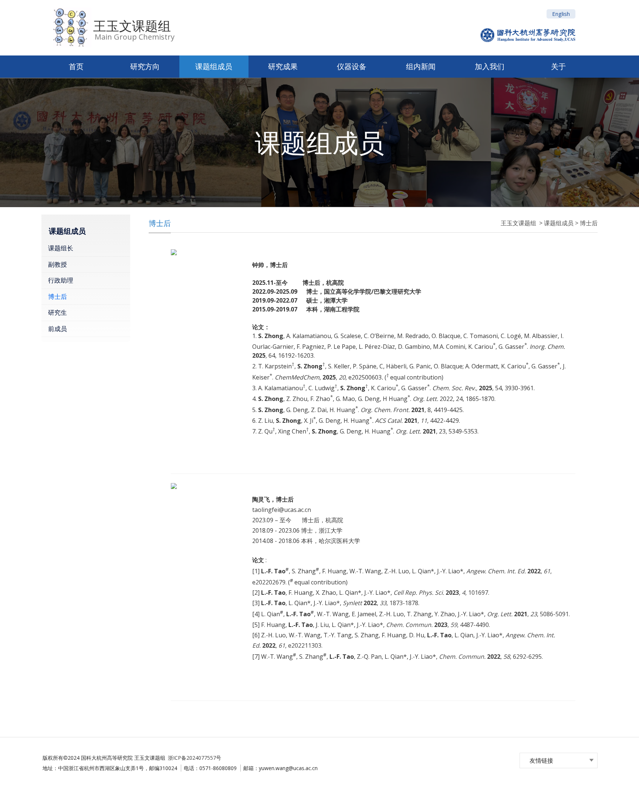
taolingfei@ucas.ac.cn (281, 510)
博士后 (57, 296)
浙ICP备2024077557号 (194, 757)
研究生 (57, 312)
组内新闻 (421, 66)
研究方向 (145, 66)
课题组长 (60, 248)
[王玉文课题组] (70, 28)
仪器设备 (351, 66)
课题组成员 (213, 66)
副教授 (57, 264)
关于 (558, 66)
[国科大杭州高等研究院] (527, 20)
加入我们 (489, 66)
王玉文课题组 (132, 25)
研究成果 (283, 66)
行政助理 (60, 280)
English (561, 13)
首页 (76, 66)
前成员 (57, 328)
